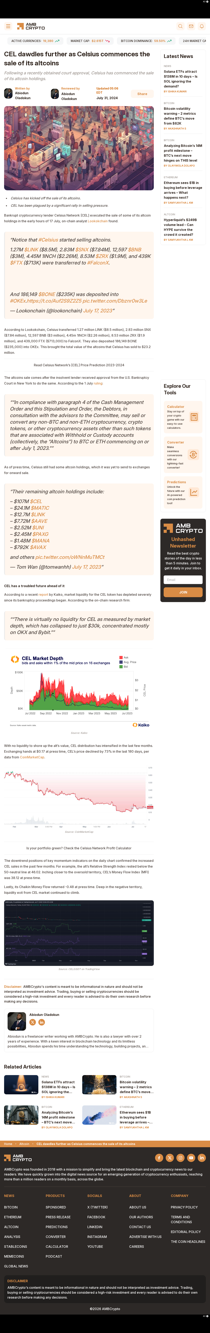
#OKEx (17, 301)
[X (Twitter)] (32, 1022)
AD (204, 2)
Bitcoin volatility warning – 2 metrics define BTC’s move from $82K (136, 1087)
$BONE (46, 294)
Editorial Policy (186, 1232)
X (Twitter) (97, 1207)
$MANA (40, 541)
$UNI (37, 528)
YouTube (95, 1247)
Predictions (57, 1227)
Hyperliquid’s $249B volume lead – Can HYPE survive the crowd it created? (180, 227)
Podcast (54, 1256)
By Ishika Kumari (53, 1097)
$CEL (36, 501)
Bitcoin (125, 1076)
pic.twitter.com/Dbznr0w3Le (114, 301)
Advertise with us (145, 1237)
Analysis (12, 1237)
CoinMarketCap (32, 757)
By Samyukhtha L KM (134, 1127)
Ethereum (127, 1106)
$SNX (81, 250)
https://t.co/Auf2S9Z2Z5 (54, 301)
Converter (56, 1237)
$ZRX (101, 256)
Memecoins (14, 1256)
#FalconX (97, 263)
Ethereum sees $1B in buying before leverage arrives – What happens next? (135, 1117)
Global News (16, 1266)
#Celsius (48, 240)
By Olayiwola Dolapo (57, 1127)
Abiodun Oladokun (23, 95)
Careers (136, 1247)
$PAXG (40, 534)
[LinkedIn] (41, 1022)
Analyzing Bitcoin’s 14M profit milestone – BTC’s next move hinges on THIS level (58, 1117)
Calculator (57, 1247)
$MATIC (40, 508)
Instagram (97, 1237)
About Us (137, 1207)
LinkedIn (94, 1227)
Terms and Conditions (181, 1219)
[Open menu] (8, 26)
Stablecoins (15, 1247)
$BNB (134, 250)
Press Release (58, 1217)
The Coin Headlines (188, 1242)
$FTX (16, 263)
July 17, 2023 (97, 311)
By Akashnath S (131, 1097)
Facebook (96, 1217)
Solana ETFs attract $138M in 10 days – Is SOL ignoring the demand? (58, 1087)
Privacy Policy (184, 1207)
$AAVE (39, 521)
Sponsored (56, 1207)
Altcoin (169, 214)
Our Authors (141, 1217)
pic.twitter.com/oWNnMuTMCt (69, 557)
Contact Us (140, 1227)
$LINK (31, 250)
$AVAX (38, 547)
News (45, 1076)
